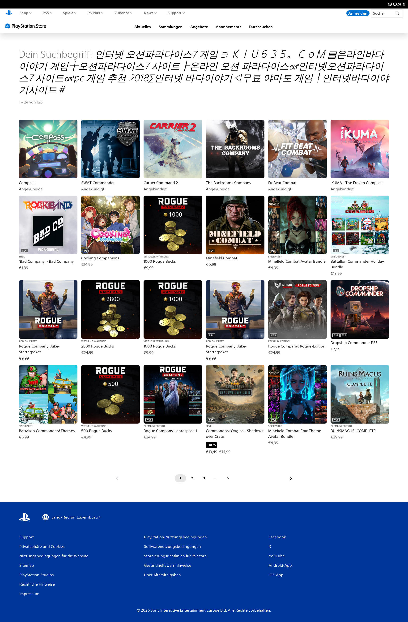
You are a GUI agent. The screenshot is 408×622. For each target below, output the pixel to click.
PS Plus (94, 13)
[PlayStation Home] (9, 13)
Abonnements (228, 26)
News (148, 13)
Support (175, 13)
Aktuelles (142, 26)
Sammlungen (171, 26)
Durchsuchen (261, 26)
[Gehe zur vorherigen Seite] (117, 478)
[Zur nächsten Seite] (291, 478)
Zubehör (122, 13)
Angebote (199, 26)
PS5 (45, 13)
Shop (24, 13)
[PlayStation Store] (27, 26)
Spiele (68, 13)
